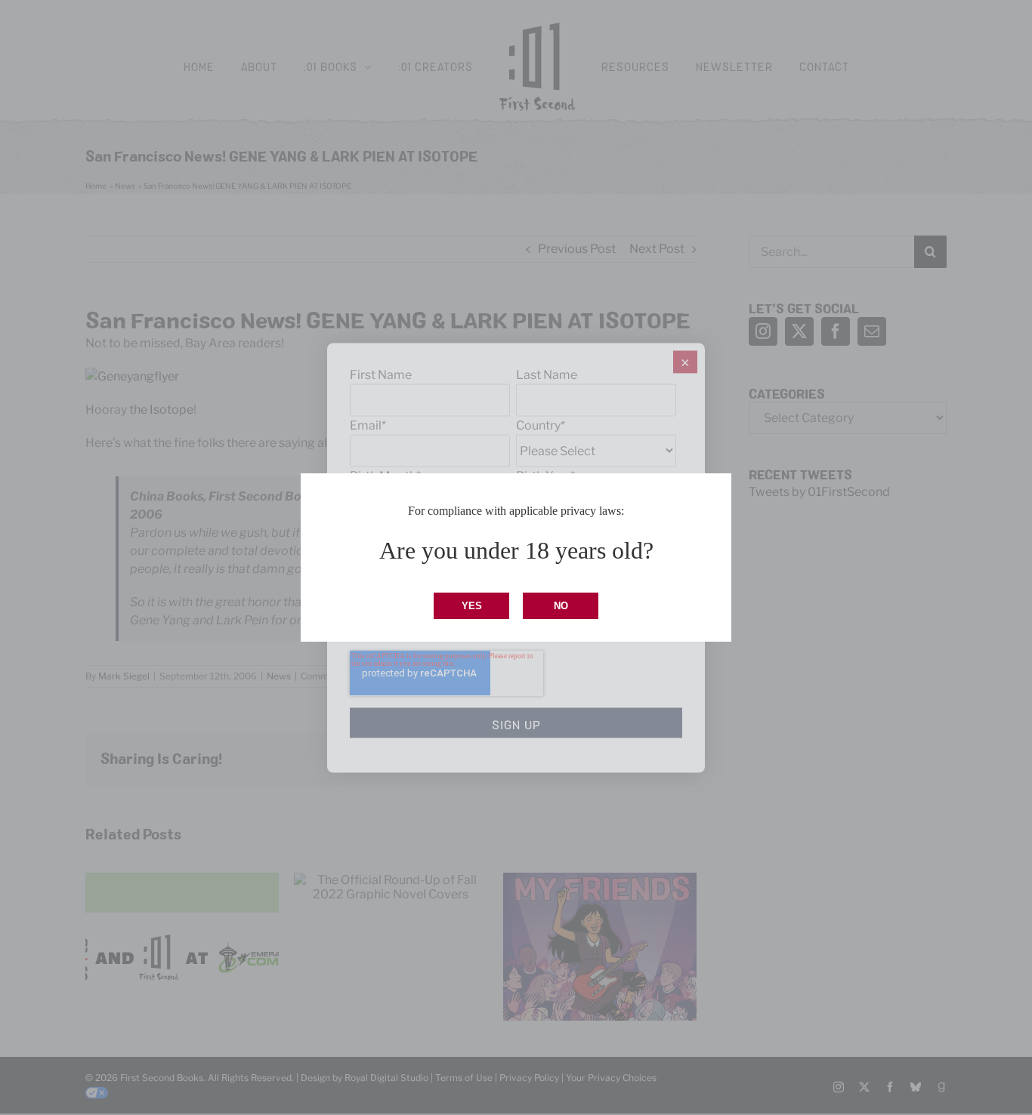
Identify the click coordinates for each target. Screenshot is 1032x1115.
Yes (472, 605)
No (561, 605)
